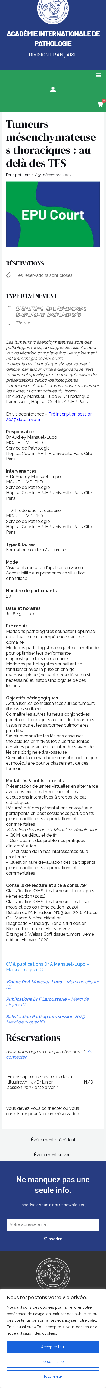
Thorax (22, 322)
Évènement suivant (53, 1154)
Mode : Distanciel (64, 314)
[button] (98, 76)
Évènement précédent (53, 1139)
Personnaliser (53, 1361)
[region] (53, 1338)
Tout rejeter (53, 1376)
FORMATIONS (29, 308)
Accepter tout (53, 1347)
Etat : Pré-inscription (66, 308)
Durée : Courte (30, 314)
